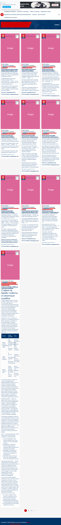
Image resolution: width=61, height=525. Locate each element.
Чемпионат (24, 209)
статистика (13, 133)
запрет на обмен (5, 208)
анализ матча (5, 282)
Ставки (11, 281)
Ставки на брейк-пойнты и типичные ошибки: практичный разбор (9, 287)
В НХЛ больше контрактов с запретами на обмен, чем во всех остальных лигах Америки (10, 70)
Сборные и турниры (34, 11)
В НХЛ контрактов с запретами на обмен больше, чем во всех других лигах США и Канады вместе (51, 70)
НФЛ (17, 208)
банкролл (9, 282)
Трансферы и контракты (10, 11)
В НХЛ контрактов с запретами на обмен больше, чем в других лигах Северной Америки (10, 211)
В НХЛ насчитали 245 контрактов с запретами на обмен (50, 136)
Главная (56, 24)
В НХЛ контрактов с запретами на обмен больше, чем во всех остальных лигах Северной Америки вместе (9, 136)
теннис (9, 284)
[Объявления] (36, 5)
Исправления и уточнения (10, 17)
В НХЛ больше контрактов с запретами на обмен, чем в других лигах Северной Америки (30, 211)
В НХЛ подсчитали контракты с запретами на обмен (50, 211)
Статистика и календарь (23, 11)
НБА (15, 208)
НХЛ (7, 133)
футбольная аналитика (5, 285)
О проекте (34, 14)
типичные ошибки (14, 284)
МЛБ (14, 208)
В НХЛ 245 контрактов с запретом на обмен (29, 70)
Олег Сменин (5, 64)
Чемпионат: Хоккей (5, 134)
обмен (10, 133)
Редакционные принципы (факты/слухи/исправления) (17, 14)
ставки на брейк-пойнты (6, 283)
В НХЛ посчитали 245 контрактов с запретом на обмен (30, 136)
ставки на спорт (13, 283)
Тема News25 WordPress (20, 523)
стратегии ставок (4, 284)
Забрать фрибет (6, 7)
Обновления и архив (46, 11)
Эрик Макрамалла (11, 134)
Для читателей (41, 14)
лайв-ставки (14, 282)
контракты (4, 133)
